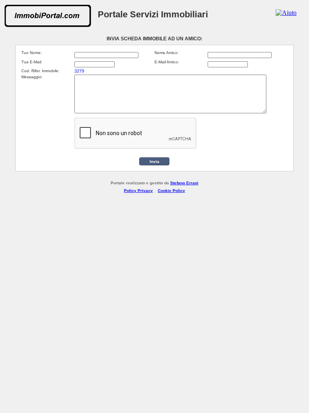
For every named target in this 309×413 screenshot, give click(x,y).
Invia (154, 161)
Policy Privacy (138, 190)
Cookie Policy (171, 190)
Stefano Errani (184, 183)
